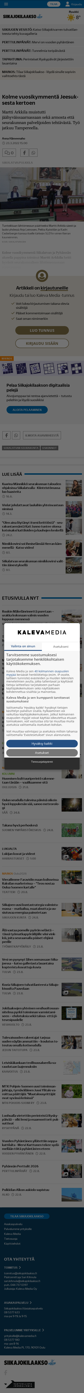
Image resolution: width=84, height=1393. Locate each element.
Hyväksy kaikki (42, 743)
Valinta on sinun (23, 646)
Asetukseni (61, 646)
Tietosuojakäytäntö (42, 761)
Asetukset (42, 753)
